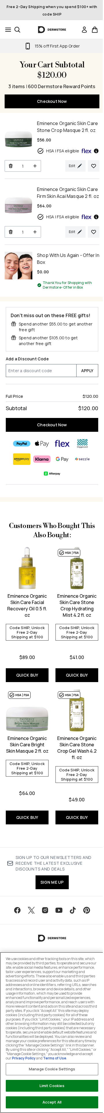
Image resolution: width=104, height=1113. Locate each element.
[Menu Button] (6, 29)
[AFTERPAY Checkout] (52, 473)
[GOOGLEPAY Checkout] (62, 459)
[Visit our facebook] (17, 910)
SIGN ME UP (52, 882)
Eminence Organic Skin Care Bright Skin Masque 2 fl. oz (27, 744)
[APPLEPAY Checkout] (42, 444)
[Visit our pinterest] (87, 910)
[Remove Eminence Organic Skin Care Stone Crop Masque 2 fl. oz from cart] (10, 166)
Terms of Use (54, 1058)
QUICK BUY (27, 675)
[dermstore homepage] (52, 29)
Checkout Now (52, 101)
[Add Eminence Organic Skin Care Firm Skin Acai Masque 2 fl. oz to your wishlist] (93, 232)
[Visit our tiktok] (73, 910)
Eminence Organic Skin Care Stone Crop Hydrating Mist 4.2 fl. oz (76, 605)
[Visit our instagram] (45, 910)
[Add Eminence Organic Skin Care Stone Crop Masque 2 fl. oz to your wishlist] (93, 166)
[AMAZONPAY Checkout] (22, 459)
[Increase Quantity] (35, 166)
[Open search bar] (17, 29)
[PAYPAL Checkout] (22, 444)
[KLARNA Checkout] (42, 459)
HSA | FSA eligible (62, 151)
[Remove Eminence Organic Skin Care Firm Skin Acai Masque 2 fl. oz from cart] (10, 232)
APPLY (87, 370)
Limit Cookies (52, 1085)
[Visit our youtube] (59, 910)
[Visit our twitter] (31, 910)
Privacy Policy (24, 1058)
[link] (84, 29)
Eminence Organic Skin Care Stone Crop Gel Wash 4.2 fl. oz (76, 747)
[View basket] (94, 29)
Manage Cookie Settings (52, 1069)
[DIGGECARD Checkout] (82, 444)
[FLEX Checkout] (62, 443)
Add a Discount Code (27, 358)
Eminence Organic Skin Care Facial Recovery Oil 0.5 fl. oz (27, 605)
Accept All (52, 1102)
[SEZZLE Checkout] (82, 459)
